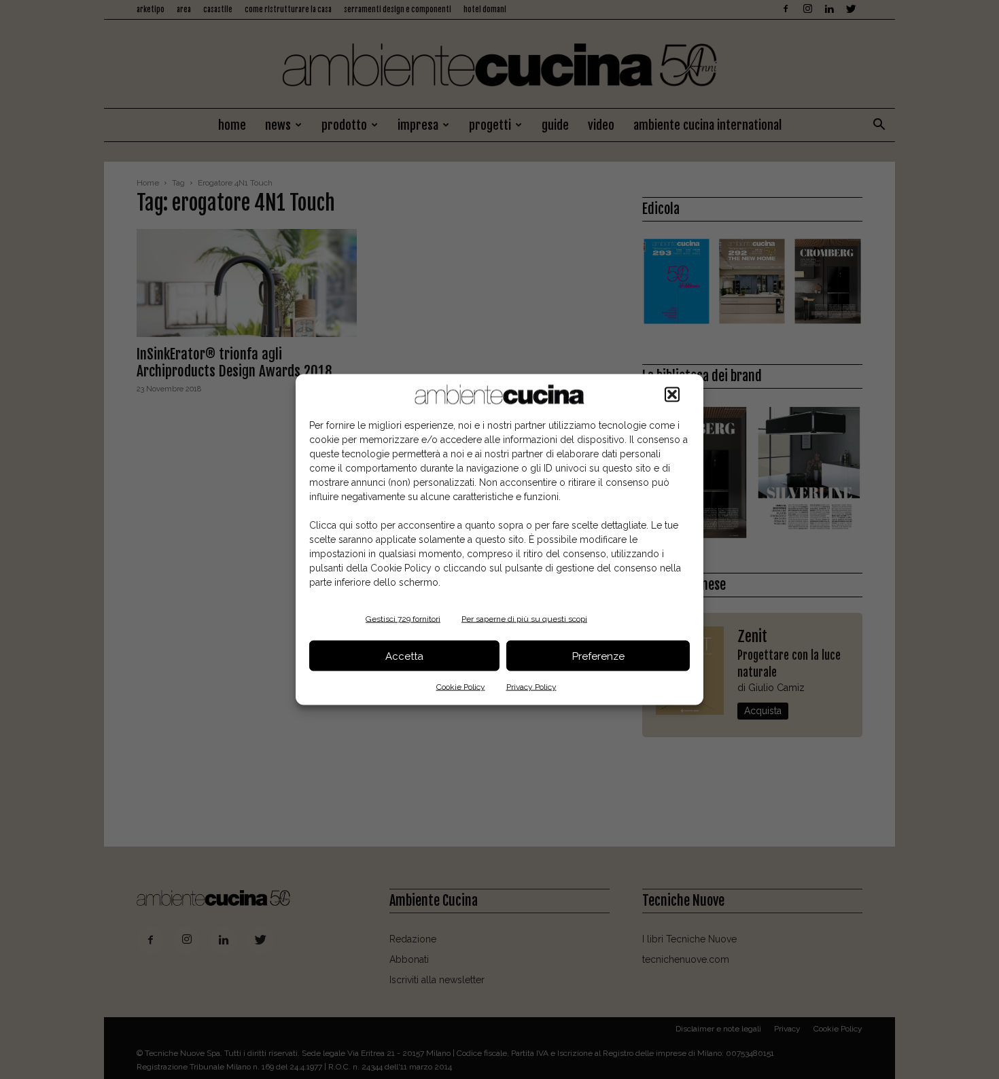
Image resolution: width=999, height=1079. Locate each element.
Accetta (404, 656)
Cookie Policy (460, 687)
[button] (672, 395)
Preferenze (598, 656)
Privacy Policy (531, 687)
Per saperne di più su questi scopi (524, 619)
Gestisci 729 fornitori (403, 619)
